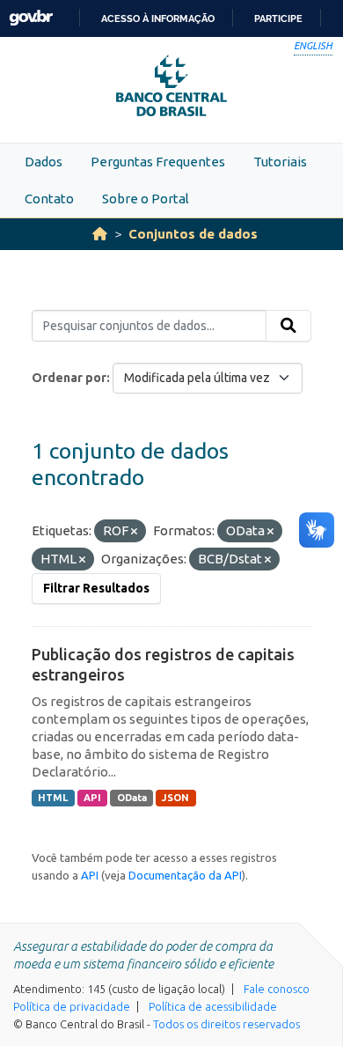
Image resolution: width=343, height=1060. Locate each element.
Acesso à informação (158, 18)
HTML (53, 797)
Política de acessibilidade (213, 1006)
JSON (175, 797)
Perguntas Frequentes (158, 161)
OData (132, 797)
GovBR (31, 18)
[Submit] (288, 326)
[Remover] (134, 531)
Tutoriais (280, 161)
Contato (49, 198)
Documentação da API (185, 875)
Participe (278, 18)
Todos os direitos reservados (226, 1024)
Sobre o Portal (145, 198)
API (92, 797)
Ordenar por (69, 378)
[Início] (99, 233)
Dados (43, 161)
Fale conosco (277, 989)
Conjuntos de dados (193, 233)
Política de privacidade (71, 1006)
